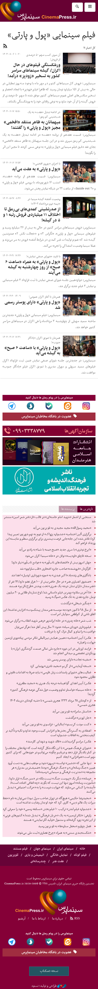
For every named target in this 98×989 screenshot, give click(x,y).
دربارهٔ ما (57, 918)
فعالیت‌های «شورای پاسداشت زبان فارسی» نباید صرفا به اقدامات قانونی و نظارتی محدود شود (50, 675)
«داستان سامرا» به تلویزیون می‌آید (71, 711)
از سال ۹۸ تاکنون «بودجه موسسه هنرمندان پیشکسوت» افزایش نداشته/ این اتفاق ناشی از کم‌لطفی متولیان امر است (49, 612)
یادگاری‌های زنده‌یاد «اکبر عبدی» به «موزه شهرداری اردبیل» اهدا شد (51, 575)
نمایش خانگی (59, 855)
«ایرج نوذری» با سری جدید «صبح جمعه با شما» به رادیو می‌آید (55, 549)
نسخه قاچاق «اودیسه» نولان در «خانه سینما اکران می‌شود (58, 556)
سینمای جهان (42, 849)
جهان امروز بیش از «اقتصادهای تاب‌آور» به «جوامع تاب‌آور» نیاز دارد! (51, 562)
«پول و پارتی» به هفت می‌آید (36, 169)
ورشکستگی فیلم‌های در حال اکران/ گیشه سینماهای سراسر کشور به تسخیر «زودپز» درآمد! (34, 71)
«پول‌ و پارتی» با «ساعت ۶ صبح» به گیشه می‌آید (32, 350)
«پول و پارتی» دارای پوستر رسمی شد (32, 305)
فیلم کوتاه (80, 855)
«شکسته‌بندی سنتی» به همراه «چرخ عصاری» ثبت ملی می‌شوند (54, 833)
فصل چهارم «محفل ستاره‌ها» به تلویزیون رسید (64, 826)
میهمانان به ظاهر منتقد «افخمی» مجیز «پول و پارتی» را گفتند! (32, 125)
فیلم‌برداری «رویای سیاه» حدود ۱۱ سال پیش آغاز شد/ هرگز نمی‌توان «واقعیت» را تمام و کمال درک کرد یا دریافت (55, 629)
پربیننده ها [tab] (68, 509)
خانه (82, 849)
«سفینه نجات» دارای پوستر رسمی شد (69, 659)
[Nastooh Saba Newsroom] (61, 986)
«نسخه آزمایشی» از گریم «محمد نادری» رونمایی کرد (60, 666)
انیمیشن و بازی (34, 855)
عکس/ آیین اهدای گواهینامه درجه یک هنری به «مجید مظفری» (54, 683)
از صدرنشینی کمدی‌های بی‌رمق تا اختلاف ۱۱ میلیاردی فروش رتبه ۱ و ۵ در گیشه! (31, 215)
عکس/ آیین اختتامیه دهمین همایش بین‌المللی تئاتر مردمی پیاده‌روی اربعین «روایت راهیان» (50, 640)
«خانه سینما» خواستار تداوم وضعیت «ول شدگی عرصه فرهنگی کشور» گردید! (52, 692)
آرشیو (21, 918)
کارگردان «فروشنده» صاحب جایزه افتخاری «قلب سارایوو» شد (55, 569)
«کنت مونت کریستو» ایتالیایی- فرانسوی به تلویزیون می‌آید (56, 724)
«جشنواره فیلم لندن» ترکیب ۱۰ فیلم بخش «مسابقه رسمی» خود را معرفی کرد (47, 809)
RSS (77, 918)
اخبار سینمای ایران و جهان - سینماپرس (49, 901)
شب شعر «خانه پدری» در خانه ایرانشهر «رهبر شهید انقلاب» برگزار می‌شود (48, 621)
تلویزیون (13, 855)
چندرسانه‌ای (38, 861)
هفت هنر (58, 861)
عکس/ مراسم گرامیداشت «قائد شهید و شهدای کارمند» (58, 741)
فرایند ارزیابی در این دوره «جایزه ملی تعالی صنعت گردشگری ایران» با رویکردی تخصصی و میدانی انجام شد (53, 651)
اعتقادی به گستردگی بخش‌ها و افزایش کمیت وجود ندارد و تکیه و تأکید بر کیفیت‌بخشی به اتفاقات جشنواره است (50, 733)
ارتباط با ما (38, 918)
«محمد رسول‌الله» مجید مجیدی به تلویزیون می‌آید (62, 528)
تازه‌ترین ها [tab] (86, 509)
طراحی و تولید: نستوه (44, 986)
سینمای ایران (65, 849)
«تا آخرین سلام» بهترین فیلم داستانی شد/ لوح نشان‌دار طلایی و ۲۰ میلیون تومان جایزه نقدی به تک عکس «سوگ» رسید (51, 595)
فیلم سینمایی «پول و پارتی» (51, 35)
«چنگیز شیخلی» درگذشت (76, 603)
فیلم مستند (20, 849)
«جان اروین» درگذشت (78, 718)
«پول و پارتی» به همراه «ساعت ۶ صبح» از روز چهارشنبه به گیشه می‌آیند (32, 267)
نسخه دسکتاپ (49, 971)
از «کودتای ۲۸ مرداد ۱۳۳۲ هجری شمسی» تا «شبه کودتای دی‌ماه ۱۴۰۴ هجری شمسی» (52, 703)
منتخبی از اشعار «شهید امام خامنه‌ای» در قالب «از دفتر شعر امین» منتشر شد (49, 519)
